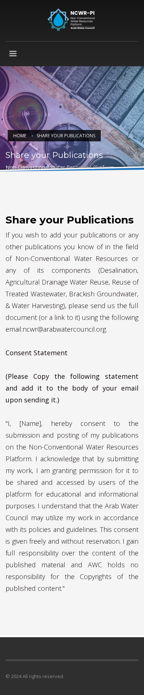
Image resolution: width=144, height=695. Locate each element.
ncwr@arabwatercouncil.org (64, 329)
